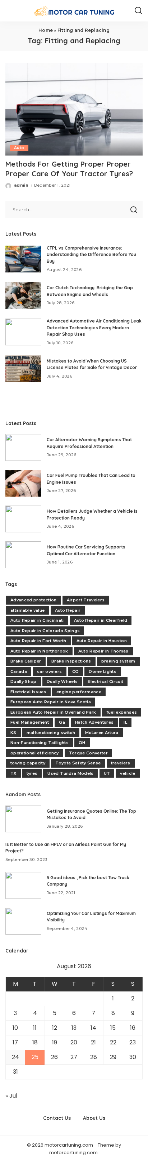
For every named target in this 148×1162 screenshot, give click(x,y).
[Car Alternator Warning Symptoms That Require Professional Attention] (23, 447)
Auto (19, 148)
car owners (49, 671)
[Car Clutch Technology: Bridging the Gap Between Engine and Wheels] (23, 295)
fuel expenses (121, 712)
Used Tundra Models (70, 773)
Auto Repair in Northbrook (39, 651)
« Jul (11, 1096)
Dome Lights (102, 671)
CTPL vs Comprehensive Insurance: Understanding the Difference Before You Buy (91, 254)
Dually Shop (23, 681)
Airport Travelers (86, 599)
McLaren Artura (102, 732)
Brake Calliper (25, 661)
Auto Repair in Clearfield (101, 620)
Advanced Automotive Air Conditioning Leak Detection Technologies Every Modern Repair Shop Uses (94, 327)
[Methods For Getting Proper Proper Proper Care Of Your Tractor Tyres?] (74, 109)
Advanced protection (33, 599)
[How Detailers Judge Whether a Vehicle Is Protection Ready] (23, 519)
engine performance (78, 691)
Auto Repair (68, 610)
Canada (18, 671)
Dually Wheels (62, 681)
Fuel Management (29, 722)
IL (125, 722)
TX (13, 773)
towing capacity (27, 762)
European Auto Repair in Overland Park (53, 712)
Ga (62, 722)
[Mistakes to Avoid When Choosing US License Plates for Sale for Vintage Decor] (23, 368)
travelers (120, 762)
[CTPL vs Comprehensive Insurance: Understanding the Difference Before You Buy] (23, 259)
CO (75, 671)
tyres (32, 773)
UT (107, 773)
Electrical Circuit (105, 681)
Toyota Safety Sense (78, 762)
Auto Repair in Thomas (103, 651)
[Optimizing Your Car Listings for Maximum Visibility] (23, 921)
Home (45, 30)
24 (15, 1057)
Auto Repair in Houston (102, 640)
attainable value (27, 610)
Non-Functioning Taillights (39, 742)
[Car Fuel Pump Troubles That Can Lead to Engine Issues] (23, 483)
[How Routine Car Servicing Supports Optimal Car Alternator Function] (23, 554)
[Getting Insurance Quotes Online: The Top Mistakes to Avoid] (23, 819)
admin (21, 185)
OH (82, 742)
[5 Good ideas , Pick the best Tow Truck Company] (23, 885)
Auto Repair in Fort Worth (38, 640)
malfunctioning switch (51, 732)
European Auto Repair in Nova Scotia (50, 701)
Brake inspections (71, 661)
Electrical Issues (28, 691)
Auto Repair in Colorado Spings (45, 630)
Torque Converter (88, 752)
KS (13, 732)
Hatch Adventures (94, 722)
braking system (118, 661)
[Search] (138, 10)
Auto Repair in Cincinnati (37, 620)
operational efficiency (34, 752)
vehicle (127, 773)
